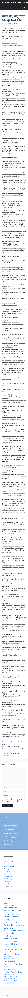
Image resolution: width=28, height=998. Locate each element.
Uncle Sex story (9, 981)
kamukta (8, 949)
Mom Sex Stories (9, 958)
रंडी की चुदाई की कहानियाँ (9, 983)
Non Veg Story (8, 964)
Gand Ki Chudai (10, 930)
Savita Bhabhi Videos (9, 974)
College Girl (7, 746)
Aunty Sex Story (8, 861)
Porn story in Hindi (12, 969)
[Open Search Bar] (2, 7)
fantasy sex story (19, 925)
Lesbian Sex (6, 952)
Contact (21, 993)
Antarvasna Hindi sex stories (14, 2)
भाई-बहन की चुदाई (8, 886)
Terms (15, 993)
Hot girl (15, 943)
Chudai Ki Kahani (11, 917)
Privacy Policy (8, 993)
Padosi (6, 967)
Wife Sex (17, 981)
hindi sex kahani (16, 746)
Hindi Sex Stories (9, 866)
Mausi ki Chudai (8, 956)
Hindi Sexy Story (10, 941)
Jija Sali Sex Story (19, 947)
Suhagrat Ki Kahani (9, 979)
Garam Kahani (10, 933)
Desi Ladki (8, 925)
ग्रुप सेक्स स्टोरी (8, 742)
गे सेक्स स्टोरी (7, 871)
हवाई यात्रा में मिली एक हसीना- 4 (11, 753)
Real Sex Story (16, 972)
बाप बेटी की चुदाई (7, 884)
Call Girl (6, 912)
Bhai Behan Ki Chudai (12, 908)
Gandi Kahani (9, 928)
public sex (7, 972)
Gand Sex (20, 931)
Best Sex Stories (9, 905)
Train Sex (18, 978)
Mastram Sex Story (7, 749)
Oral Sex (18, 964)
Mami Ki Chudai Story (16, 952)
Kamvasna (17, 949)
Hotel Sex (7, 944)
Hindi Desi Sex (10, 936)
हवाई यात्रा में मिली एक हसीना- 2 (11, 755)
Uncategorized (8, 869)
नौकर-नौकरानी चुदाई (17, 742)
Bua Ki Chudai (7, 910)
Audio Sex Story (10, 903)
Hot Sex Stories (9, 947)
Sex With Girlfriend (11, 976)
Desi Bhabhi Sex (10, 922)
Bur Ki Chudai (17, 910)
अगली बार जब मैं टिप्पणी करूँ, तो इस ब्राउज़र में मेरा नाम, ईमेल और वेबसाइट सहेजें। (14, 800)
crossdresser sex (18, 920)
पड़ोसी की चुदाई (7, 881)
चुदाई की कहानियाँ (8, 876)
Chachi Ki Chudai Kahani (11, 914)
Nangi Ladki (17, 749)
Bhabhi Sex (7, 864)
